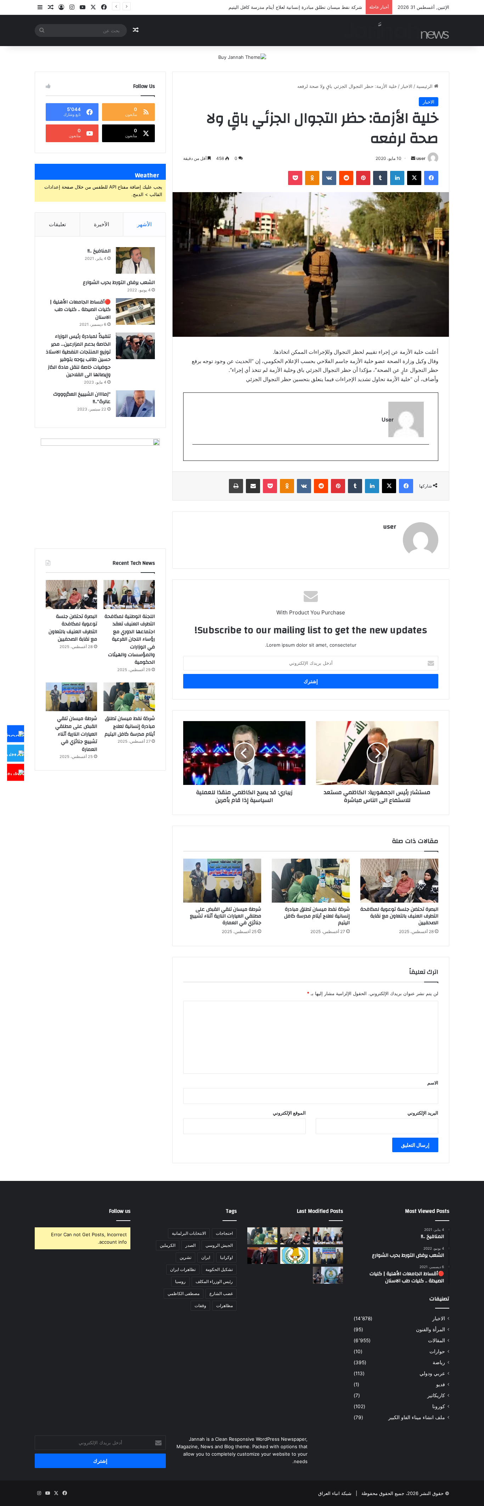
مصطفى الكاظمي (183, 1293)
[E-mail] (425, 456)
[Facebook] (15, 733)
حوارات (437, 1351)
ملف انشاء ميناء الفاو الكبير (416, 1417)
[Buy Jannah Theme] (242, 57)
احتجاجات (224, 1233)
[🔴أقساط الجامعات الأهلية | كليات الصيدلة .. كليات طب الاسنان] (135, 311)
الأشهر (144, 224)
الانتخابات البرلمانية (189, 1233)
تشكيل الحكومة (219, 1269)
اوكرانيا (226, 1257)
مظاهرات (224, 1305)
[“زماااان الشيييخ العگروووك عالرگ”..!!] (135, 403)
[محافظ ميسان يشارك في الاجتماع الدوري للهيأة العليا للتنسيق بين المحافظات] (262, 1255)
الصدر (190, 1245)
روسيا (180, 1281)
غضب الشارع (221, 1293)
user (421, 158)
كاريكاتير (436, 1395)
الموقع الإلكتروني (289, 1113)
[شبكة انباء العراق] (396, 30)
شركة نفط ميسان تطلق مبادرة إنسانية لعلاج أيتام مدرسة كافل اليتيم (317, 916)
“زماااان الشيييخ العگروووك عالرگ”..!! (82, 398)
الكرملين (167, 1245)
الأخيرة (101, 224)
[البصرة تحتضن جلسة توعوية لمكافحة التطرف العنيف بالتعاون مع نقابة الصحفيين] (399, 881)
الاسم (432, 1083)
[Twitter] (15, 753)
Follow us (119, 1211)
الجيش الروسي (219, 1245)
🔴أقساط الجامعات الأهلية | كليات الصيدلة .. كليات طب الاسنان (80, 309)
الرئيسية (425, 86)
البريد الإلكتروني (422, 1113)
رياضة (439, 1362)
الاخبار (406, 86)
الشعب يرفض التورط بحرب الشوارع (119, 282)
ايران (205, 1257)
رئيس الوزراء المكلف (214, 1281)
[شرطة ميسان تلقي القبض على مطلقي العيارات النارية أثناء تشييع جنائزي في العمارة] (222, 881)
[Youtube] (15, 772)
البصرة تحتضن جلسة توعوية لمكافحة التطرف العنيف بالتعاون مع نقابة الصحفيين (399, 916)
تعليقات (57, 224)
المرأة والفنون (430, 1329)
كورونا (438, 1406)
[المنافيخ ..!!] (135, 260)
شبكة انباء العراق (334, 1493)
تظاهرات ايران (183, 1269)
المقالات (436, 1340)
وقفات (200, 1305)
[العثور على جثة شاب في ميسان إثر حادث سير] (295, 1255)
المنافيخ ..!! (99, 251)
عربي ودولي (432, 1373)
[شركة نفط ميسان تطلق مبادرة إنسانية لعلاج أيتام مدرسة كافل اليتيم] (311, 881)
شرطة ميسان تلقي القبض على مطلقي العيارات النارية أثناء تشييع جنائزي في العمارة (225, 916)
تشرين (185, 1257)
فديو (440, 1384)
